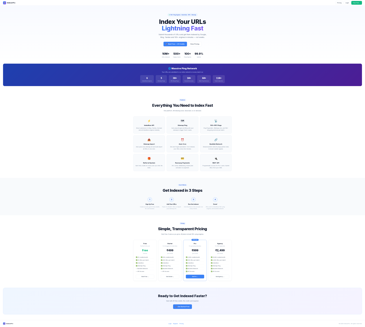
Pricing (339, 3)
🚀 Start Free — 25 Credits (175, 44)
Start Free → (145, 276)
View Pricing (194, 44)
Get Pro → (195, 276)
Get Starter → (170, 276)
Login (347, 3)
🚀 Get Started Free (182, 307)
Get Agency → (220, 276)
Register (175, 323)
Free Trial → (356, 3)
